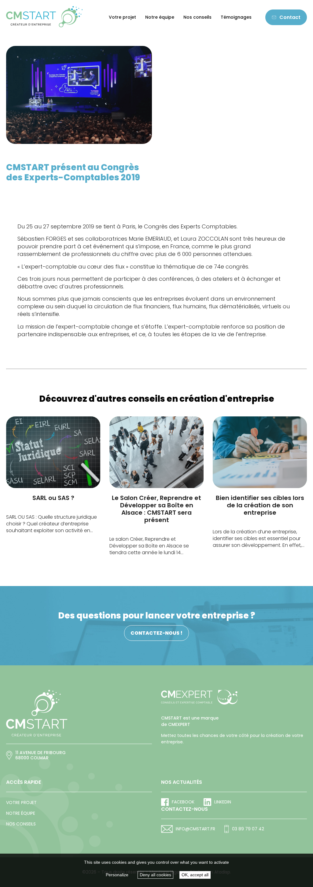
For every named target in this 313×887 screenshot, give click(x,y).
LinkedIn (222, 802)
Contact (289, 17)
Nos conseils (197, 17)
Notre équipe (159, 17)
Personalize (117, 874)
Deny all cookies (155, 874)
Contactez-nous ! (156, 633)
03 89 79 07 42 (248, 829)
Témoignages (236, 17)
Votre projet (122, 17)
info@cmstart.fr (195, 829)
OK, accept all (195, 874)
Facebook (183, 802)
